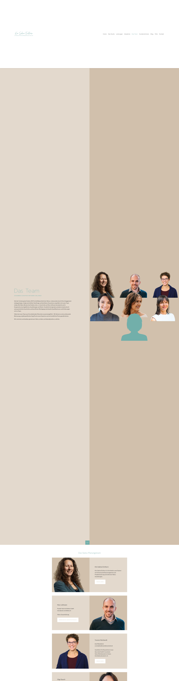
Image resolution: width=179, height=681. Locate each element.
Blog (152, 34)
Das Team (135, 34)
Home (105, 34)
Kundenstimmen (144, 34)
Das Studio (111, 34)
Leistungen (119, 34)
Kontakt (161, 34)
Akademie (127, 34)
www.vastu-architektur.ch (68, 619)
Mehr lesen (100, 581)
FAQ (156, 34)
